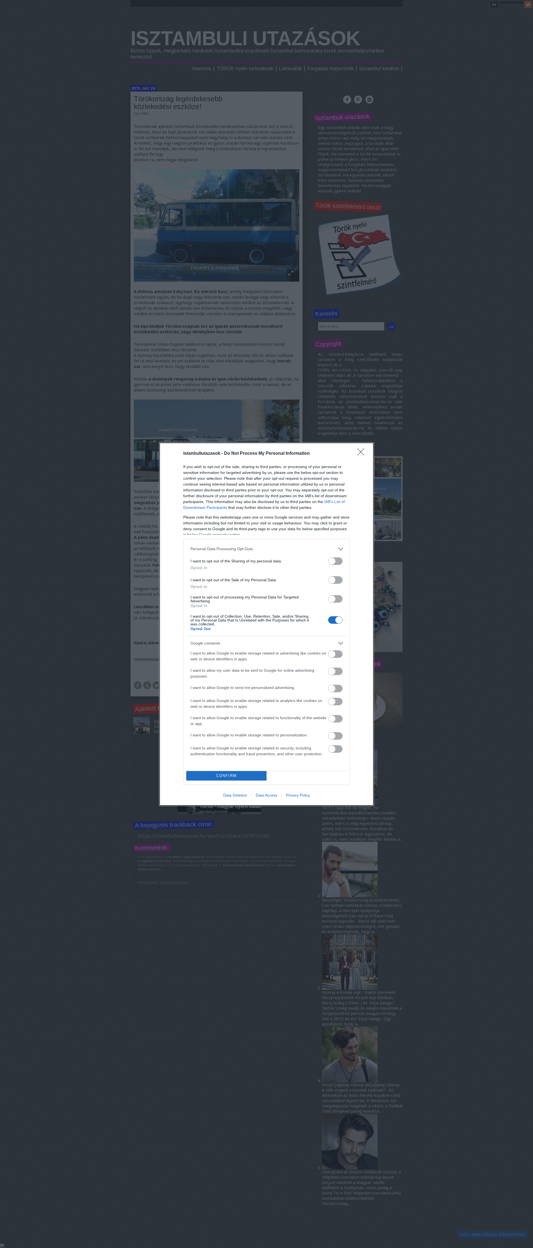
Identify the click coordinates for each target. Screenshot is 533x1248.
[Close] (362, 453)
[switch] (335, 561)
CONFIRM (226, 776)
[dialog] (266, 624)
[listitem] (266, 549)
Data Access (266, 795)
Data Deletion (235, 795)
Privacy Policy (298, 795)
